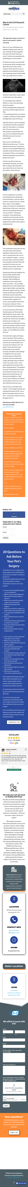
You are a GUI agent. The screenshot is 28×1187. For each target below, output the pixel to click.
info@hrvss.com (14, 932)
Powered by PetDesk (14, 1177)
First (4, 1034)
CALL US (14, 1132)
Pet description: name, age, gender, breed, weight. (12, 1051)
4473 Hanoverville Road (14, 993)
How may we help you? (9, 1064)
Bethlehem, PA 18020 (14, 995)
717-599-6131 (14, 2)
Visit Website (14, 990)
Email (5, 1037)
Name (5, 1029)
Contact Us (14, 722)
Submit (6, 1106)
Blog (16, 29)
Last (16, 1034)
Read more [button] (4, 763)
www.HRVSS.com (8, 407)
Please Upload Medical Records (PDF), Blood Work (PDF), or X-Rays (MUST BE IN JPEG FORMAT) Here (14, 1079)
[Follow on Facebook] (14, 1182)
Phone (4, 1043)
